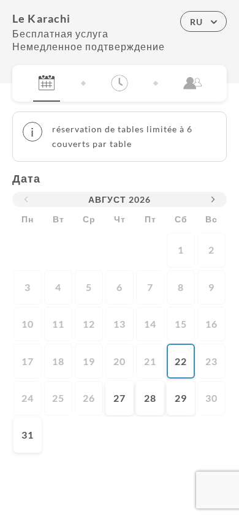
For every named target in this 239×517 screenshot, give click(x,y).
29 (181, 398)
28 (150, 398)
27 (119, 398)
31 (27, 434)
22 (181, 361)
